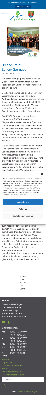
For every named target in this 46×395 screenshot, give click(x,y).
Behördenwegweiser (11, 371)
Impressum (7, 362)
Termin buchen (23, 6)
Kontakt (5, 368)
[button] (42, 174)
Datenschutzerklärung (23, 221)
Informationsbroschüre (13, 374)
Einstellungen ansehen (23, 216)
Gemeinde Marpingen (27, 391)
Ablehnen (23, 209)
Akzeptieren (23, 202)
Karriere (5, 359)
